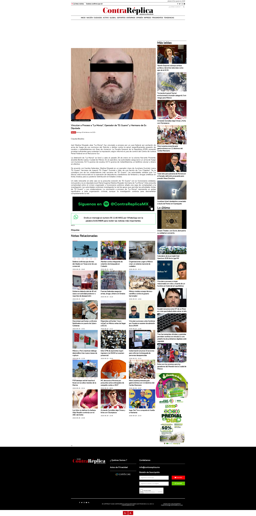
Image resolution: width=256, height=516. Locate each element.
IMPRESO (147, 18)
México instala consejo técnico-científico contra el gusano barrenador (141, 293)
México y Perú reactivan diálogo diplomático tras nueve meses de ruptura (84, 353)
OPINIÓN (139, 18)
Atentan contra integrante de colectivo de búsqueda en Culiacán (112, 264)
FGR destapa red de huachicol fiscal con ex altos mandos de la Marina (84, 382)
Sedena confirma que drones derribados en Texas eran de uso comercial (111, 4)
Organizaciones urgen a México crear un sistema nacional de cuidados (141, 264)
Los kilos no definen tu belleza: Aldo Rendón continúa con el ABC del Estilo (84, 412)
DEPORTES (121, 18)
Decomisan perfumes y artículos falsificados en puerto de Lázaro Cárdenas (84, 323)
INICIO (83, 18)
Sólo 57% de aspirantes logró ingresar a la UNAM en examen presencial (112, 353)
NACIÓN (89, 18)
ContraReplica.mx (128, 505)
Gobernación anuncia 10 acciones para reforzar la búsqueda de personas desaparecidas (141, 353)
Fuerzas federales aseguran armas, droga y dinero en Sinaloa (113, 292)
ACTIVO (106, 18)
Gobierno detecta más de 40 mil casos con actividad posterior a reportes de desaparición (84, 293)
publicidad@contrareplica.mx (172, 505)
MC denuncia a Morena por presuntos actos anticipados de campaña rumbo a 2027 (112, 382)
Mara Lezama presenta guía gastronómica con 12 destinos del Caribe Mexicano (141, 382)
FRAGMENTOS (157, 18)
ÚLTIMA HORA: (78, 4)
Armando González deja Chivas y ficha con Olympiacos (113, 411)
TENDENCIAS (169, 18)
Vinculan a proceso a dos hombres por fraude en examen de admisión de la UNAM (142, 323)
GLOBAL (113, 18)
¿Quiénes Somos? (175, 7)
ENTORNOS (130, 18)
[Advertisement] (113, 34)
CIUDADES (98, 18)
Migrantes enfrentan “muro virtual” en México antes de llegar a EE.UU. (113, 323)
